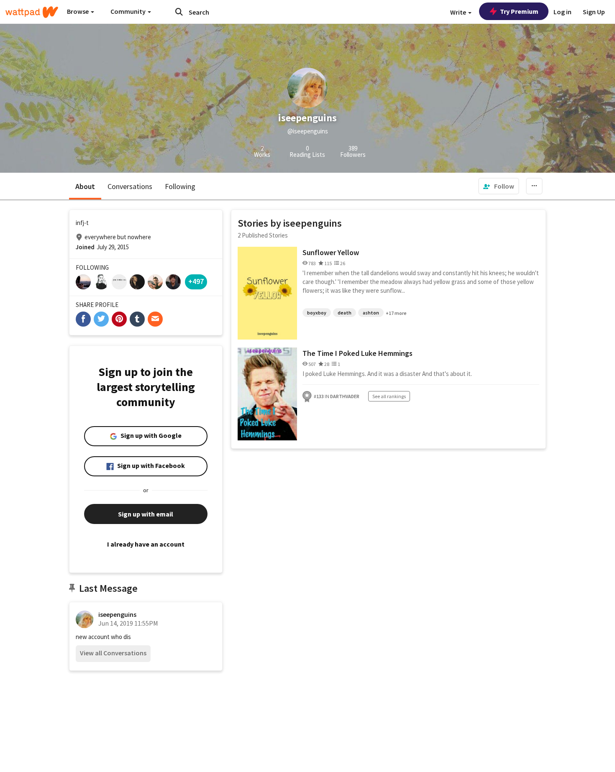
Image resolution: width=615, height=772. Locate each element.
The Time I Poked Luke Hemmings (357, 353)
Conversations (130, 186)
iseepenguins (117, 614)
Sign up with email (145, 514)
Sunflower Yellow (330, 252)
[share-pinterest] (119, 319)
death (344, 312)
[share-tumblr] (137, 319)
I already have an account (145, 544)
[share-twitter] (101, 319)
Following (180, 186)
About (85, 186)
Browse (78, 11)
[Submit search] (179, 11)
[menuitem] (498, 186)
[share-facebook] (83, 319)
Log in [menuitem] (562, 12)
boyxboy (316, 312)
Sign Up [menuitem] (594, 12)
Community (128, 11)
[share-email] (155, 319)
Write (458, 12)
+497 (196, 281)
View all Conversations (113, 653)
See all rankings (389, 396)
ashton (371, 312)
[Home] (31, 12)
